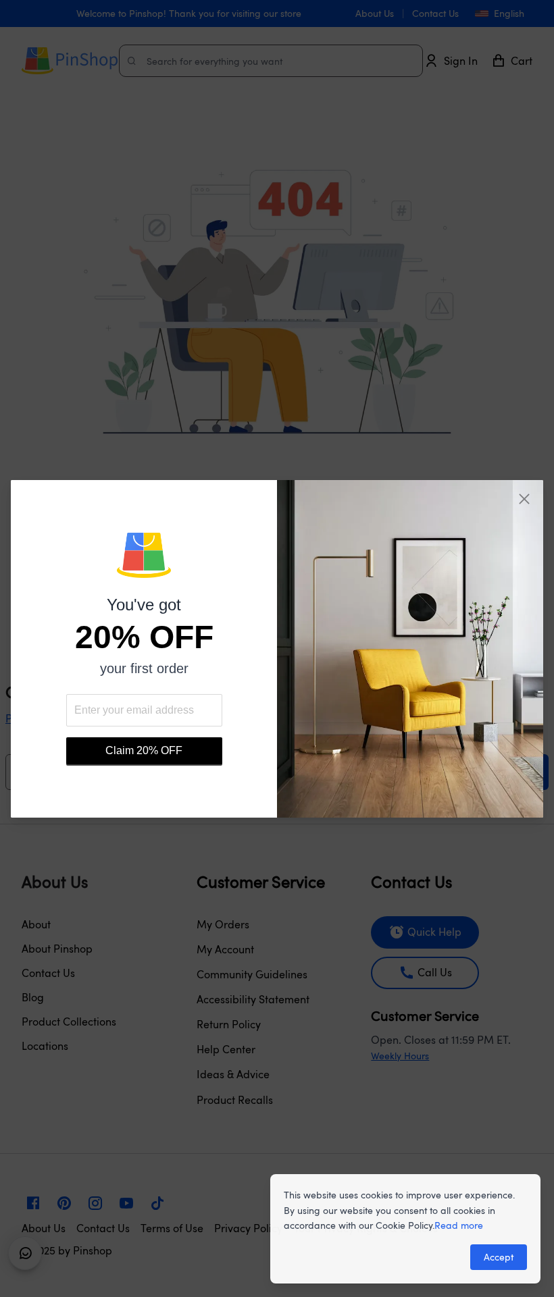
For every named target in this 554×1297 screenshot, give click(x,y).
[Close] (524, 499)
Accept (498, 1256)
